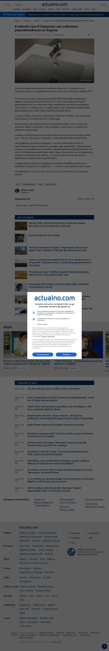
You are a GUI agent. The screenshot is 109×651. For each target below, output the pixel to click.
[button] (54, 324)
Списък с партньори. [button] (48, 336)
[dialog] (54, 325)
